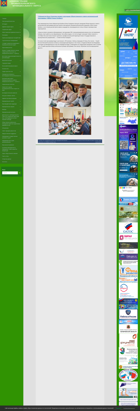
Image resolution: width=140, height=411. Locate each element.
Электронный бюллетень (8, 21)
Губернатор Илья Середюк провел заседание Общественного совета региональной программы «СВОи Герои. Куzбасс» (68, 17)
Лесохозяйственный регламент (10, 66)
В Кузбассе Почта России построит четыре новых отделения (89, 141)
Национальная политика (8, 84)
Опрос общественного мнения (10, 153)
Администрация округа (7, 26)
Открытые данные (6, 159)
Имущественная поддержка (9, 133)
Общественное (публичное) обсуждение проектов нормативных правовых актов (11, 124)
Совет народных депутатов (9, 130)
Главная (4, 18)
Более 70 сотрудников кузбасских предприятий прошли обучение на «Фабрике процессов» (52, 141)
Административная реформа (9, 98)
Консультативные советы (8, 95)
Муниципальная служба (8, 101)
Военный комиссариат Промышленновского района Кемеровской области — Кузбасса (10, 80)
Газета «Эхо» (5, 156)
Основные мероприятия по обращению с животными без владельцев (9, 149)
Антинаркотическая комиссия (9, 93)
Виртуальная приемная (8, 145)
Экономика (5, 35)
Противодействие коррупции (9, 104)
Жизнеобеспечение (7, 60)
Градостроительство (7, 71)
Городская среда (6, 63)
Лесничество (5, 68)
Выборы (4, 109)
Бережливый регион (7, 47)
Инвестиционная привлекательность (11, 32)
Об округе (4, 24)
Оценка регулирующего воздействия (11, 37)
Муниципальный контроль (8, 112)
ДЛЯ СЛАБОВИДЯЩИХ (133, 10)
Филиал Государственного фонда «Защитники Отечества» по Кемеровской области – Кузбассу (10, 52)
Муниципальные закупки (8, 106)
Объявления (5, 128)
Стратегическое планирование (10, 40)
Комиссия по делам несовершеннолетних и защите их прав (10, 88)
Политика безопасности (129, 408)
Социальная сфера (7, 29)
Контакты (4, 161)
